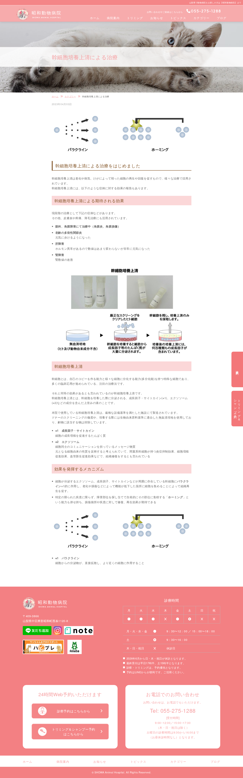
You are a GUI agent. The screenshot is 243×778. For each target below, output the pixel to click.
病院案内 (113, 18)
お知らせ (156, 18)
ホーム (95, 18)
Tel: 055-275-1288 (173, 710)
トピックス (178, 18)
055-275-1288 (206, 11)
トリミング (135, 18)
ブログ (221, 18)
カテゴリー (202, 18)
